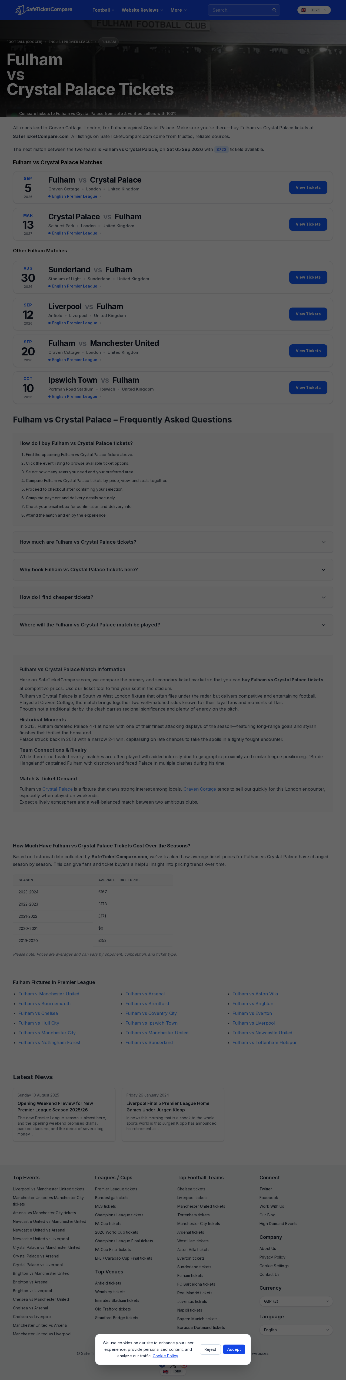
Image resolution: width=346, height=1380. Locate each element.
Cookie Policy (165, 1355)
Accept (234, 1349)
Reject (210, 1349)
